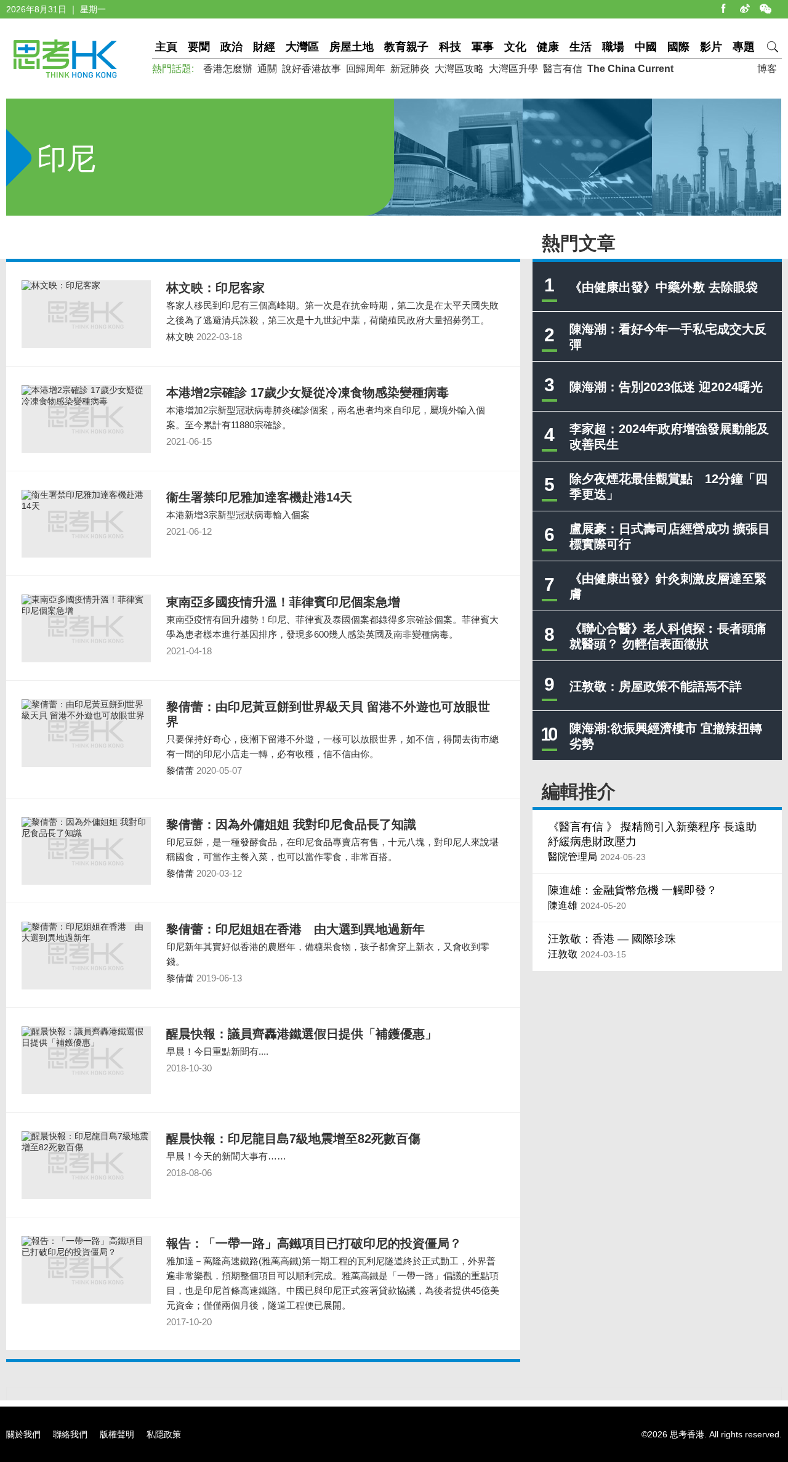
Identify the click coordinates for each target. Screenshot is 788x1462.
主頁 (166, 47)
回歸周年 (365, 68)
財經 (264, 47)
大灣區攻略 (459, 68)
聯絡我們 (70, 1434)
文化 (515, 47)
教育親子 (406, 47)
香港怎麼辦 (227, 68)
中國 (646, 47)
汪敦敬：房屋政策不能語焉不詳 (655, 686)
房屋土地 (351, 47)
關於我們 (23, 1434)
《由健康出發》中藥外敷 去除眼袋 (663, 287)
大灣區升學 (513, 68)
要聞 (199, 47)
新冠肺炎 (410, 68)
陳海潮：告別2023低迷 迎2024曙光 (666, 387)
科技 (450, 47)
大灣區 (302, 47)
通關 (267, 68)
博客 (767, 68)
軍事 (483, 47)
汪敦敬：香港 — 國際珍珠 (612, 939)
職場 (613, 47)
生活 (580, 47)
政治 (231, 47)
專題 (744, 47)
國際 (678, 47)
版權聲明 (117, 1434)
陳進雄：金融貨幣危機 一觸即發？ (632, 890)
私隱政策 (164, 1434)
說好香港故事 (311, 68)
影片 (711, 47)
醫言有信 (562, 68)
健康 (548, 47)
